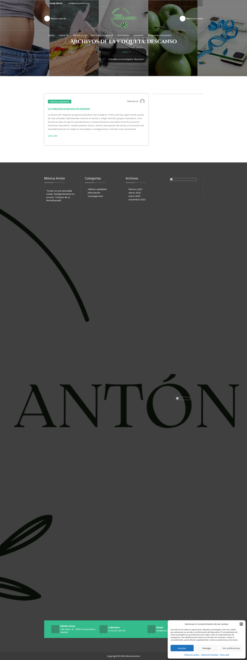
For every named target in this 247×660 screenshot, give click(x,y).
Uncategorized (95, 196)
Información (94, 192)
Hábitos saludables (59, 101)
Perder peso (80, 35)
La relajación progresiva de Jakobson (69, 108)
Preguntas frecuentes (160, 35)
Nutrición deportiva (102, 35)
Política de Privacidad (209, 654)
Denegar (206, 648)
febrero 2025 (135, 189)
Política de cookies (191, 654)
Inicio (51, 35)
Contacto (138, 35)
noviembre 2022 (137, 199)
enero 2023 (134, 196)
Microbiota (123, 35)
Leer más (52, 135)
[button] (241, 624)
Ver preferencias (231, 648)
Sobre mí (64, 35)
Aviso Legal (224, 654)
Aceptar (182, 648)
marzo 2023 (135, 192)
